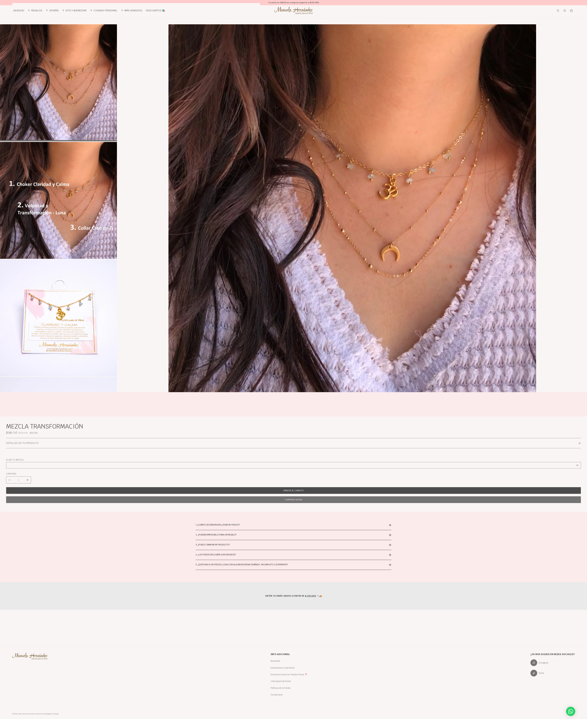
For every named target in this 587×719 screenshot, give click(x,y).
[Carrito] (571, 10)
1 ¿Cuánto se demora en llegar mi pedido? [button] (218, 525)
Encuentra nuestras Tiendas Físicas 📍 (289, 674)
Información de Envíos (281, 681)
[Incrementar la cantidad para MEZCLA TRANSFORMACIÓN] (27, 480)
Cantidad (11, 473)
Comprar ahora (293, 499)
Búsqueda (275, 661)
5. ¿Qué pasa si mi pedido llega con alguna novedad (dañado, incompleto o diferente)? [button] (242, 564)
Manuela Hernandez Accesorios (30, 714)
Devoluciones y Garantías (283, 667)
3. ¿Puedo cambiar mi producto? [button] (213, 544)
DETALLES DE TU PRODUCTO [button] (22, 443)
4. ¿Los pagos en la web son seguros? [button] (216, 554)
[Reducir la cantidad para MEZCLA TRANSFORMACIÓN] (9, 480)
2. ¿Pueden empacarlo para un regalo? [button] (216, 534)
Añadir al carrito (293, 490)
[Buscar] (558, 10)
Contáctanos (277, 694)
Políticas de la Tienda (280, 688)
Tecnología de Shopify (50, 714)
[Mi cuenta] (564, 10)
